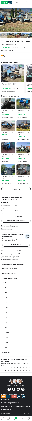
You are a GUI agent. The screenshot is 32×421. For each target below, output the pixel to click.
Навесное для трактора (9, 273)
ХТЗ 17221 (5, 312)
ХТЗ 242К (5, 347)
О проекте (5, 399)
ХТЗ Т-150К (5, 302)
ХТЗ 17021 (5, 322)
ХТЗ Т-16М (5, 342)
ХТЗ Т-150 (5, 287)
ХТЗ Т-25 (4, 282)
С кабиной (18, 216)
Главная (3, 419)
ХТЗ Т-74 (4, 317)
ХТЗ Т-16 (4, 292)
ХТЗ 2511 (4, 327)
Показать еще (16, 189)
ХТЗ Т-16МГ (5, 332)
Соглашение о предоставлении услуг (15, 406)
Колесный (25, 214)
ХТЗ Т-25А (5, 337)
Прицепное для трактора (9, 268)
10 (29, 370)
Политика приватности (10, 403)
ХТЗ (16, 205)
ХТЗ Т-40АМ (5, 307)
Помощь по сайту (16, 385)
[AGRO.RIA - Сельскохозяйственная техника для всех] (7, 2)
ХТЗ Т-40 (4, 297)
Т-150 (16, 208)
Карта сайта (6, 409)
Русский (26, 414)
